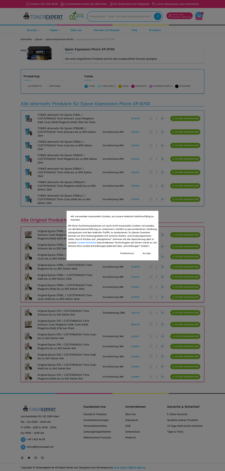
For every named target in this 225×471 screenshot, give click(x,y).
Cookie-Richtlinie (86, 242)
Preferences (127, 253)
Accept (146, 253)
